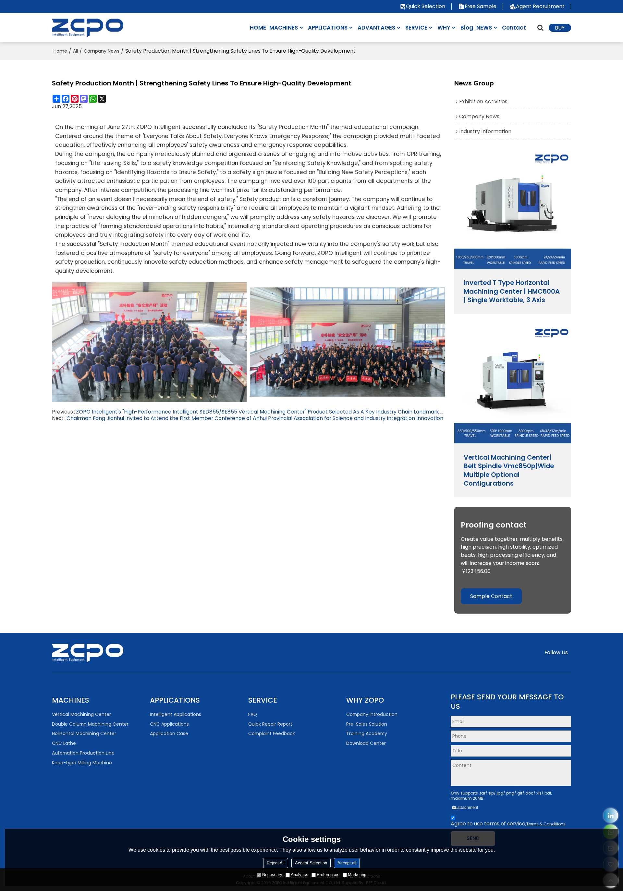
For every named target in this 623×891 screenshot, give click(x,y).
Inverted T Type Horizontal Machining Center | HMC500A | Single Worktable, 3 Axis (512, 291)
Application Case (169, 733)
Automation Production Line (83, 753)
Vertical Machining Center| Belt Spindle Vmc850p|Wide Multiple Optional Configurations (509, 470)
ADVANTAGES (376, 28)
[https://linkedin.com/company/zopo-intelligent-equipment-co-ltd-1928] (611, 815)
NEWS (484, 28)
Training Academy (366, 733)
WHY (443, 28)
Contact (514, 28)
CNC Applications (169, 724)
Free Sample (480, 6)
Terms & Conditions (546, 824)
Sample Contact (491, 596)
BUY (560, 28)
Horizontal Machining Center (84, 733)
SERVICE (416, 28)
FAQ (252, 714)
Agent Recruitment (540, 6)
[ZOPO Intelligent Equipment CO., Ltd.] (87, 27)
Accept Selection (311, 862)
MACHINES (283, 28)
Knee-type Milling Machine (82, 762)
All (75, 51)
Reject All (276, 862)
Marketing (357, 874)
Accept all (346, 862)
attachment (467, 807)
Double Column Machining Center (90, 724)
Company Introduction (371, 714)
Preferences (328, 874)
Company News (101, 51)
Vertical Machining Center (81, 714)
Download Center (366, 743)
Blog (466, 28)
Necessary (272, 874)
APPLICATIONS (328, 28)
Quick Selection (425, 6)
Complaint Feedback (271, 733)
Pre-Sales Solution (366, 724)
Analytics (299, 874)
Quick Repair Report (270, 724)
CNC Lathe (64, 743)
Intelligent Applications (175, 714)
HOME (258, 28)
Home (60, 51)
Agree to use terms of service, (508, 823)
